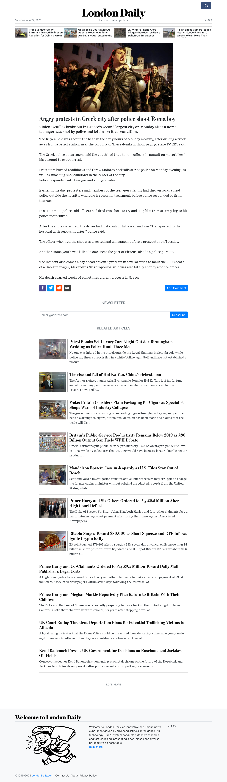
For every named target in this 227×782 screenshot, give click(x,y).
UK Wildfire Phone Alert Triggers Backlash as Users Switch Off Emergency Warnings (144, 34)
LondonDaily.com (42, 775)
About (74, 775)
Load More (113, 684)
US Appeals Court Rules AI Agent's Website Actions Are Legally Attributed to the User (95, 34)
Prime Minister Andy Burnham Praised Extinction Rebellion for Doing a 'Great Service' (46, 34)
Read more (96, 746)
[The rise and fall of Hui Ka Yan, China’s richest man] (52, 381)
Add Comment (176, 288)
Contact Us (62, 775)
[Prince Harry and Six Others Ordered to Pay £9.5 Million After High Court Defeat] (52, 507)
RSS (173, 726)
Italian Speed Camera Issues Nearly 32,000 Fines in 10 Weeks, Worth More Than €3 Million (194, 34)
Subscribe (179, 315)
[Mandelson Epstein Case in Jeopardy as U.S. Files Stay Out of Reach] (52, 475)
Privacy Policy (88, 775)
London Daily (113, 12)
